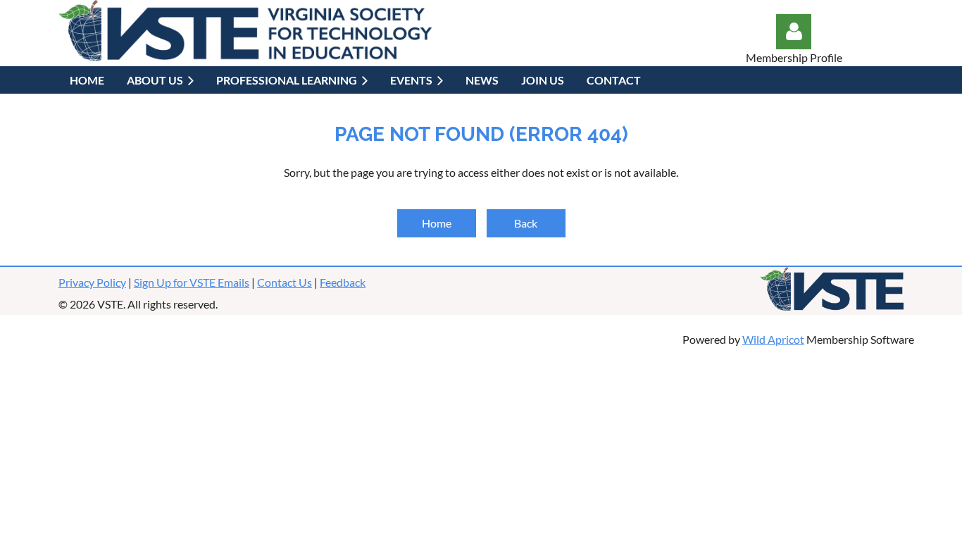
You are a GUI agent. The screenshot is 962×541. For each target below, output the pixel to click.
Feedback (343, 282)
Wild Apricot (773, 339)
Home (436, 223)
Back (525, 223)
